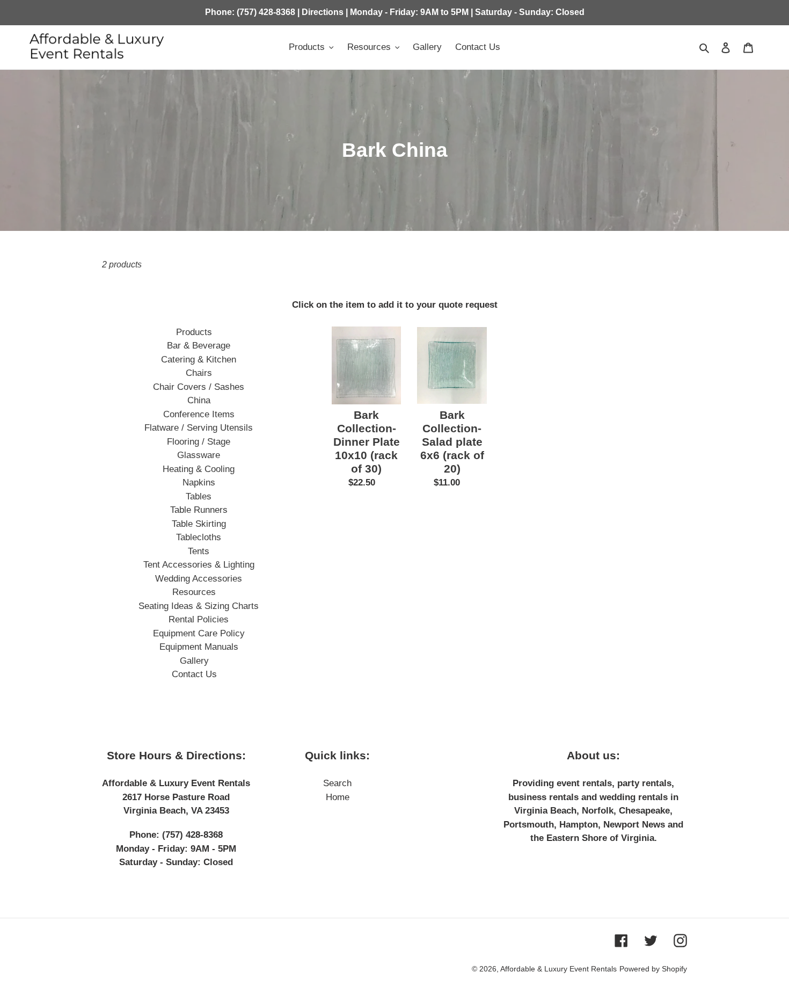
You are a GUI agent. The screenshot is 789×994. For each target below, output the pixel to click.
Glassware (198, 455)
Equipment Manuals (198, 647)
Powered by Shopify (653, 968)
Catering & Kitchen (198, 359)
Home (337, 797)
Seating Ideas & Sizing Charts (198, 606)
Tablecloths (198, 537)
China (198, 400)
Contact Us (194, 674)
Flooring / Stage (198, 442)
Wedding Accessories (198, 579)
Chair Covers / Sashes (198, 387)
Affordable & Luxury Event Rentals (558, 968)
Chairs (199, 373)
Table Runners (199, 510)
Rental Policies (199, 619)
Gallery (194, 661)
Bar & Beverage (198, 345)
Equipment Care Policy (199, 633)
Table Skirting (199, 524)
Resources (194, 592)
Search (337, 783)
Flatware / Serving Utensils (198, 428)
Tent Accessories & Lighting (198, 565)
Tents (198, 551)
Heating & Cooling (199, 469)
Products (194, 332)
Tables (198, 496)
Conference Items (199, 414)
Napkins (198, 482)
